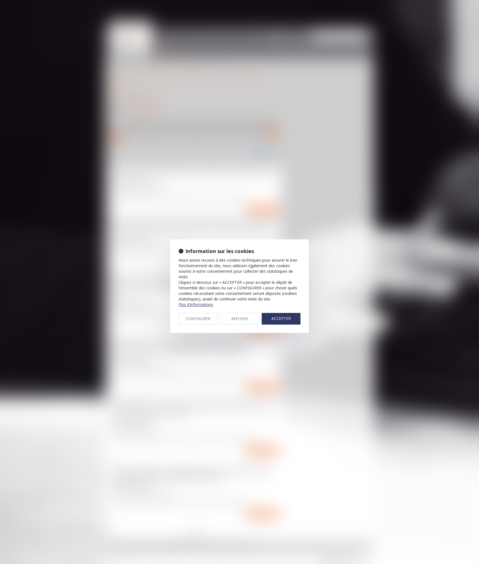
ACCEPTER (281, 318)
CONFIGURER (198, 318)
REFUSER (239, 318)
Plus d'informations (196, 304)
